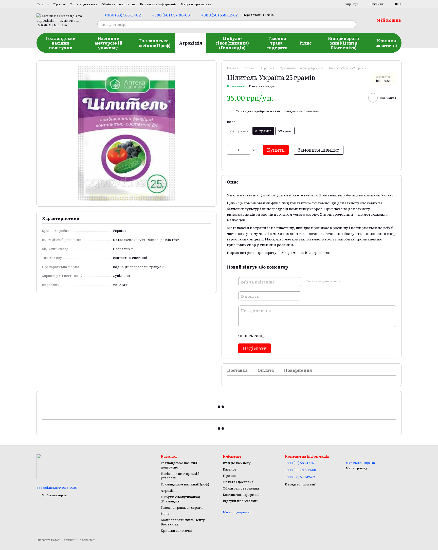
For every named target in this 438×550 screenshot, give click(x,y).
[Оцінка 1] (273, 335)
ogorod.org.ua (270, 194)
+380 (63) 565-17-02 (122, 15)
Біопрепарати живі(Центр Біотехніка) (343, 43)
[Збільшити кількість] (246, 149)
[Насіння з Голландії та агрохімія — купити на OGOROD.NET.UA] (61, 466)
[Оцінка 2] (281, 335)
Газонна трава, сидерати (277, 43)
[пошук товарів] (352, 24)
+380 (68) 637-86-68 (171, 15)
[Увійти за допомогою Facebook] (346, 281)
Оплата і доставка (83, 4)
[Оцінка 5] (305, 335)
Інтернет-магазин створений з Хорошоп (65, 540)
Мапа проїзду (357, 468)
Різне (305, 43)
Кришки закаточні (387, 42)
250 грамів (239, 130)
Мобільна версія (54, 495)
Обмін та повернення (118, 4)
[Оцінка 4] (297, 335)
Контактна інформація (158, 4)
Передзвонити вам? (259, 15)
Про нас (59, 4)
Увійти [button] (241, 111)
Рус (355, 3)
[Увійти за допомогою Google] (355, 281)
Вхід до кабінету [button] (236, 462)
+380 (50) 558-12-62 (219, 15)
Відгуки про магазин (197, 4)
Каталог (42, 4)
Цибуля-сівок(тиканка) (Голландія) (232, 43)
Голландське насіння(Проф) (154, 42)
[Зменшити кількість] (230, 149)
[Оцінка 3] (289, 335)
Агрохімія (190, 43)
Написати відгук (262, 86)
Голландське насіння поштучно (60, 43)
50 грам (285, 130)
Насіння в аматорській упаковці (108, 43)
